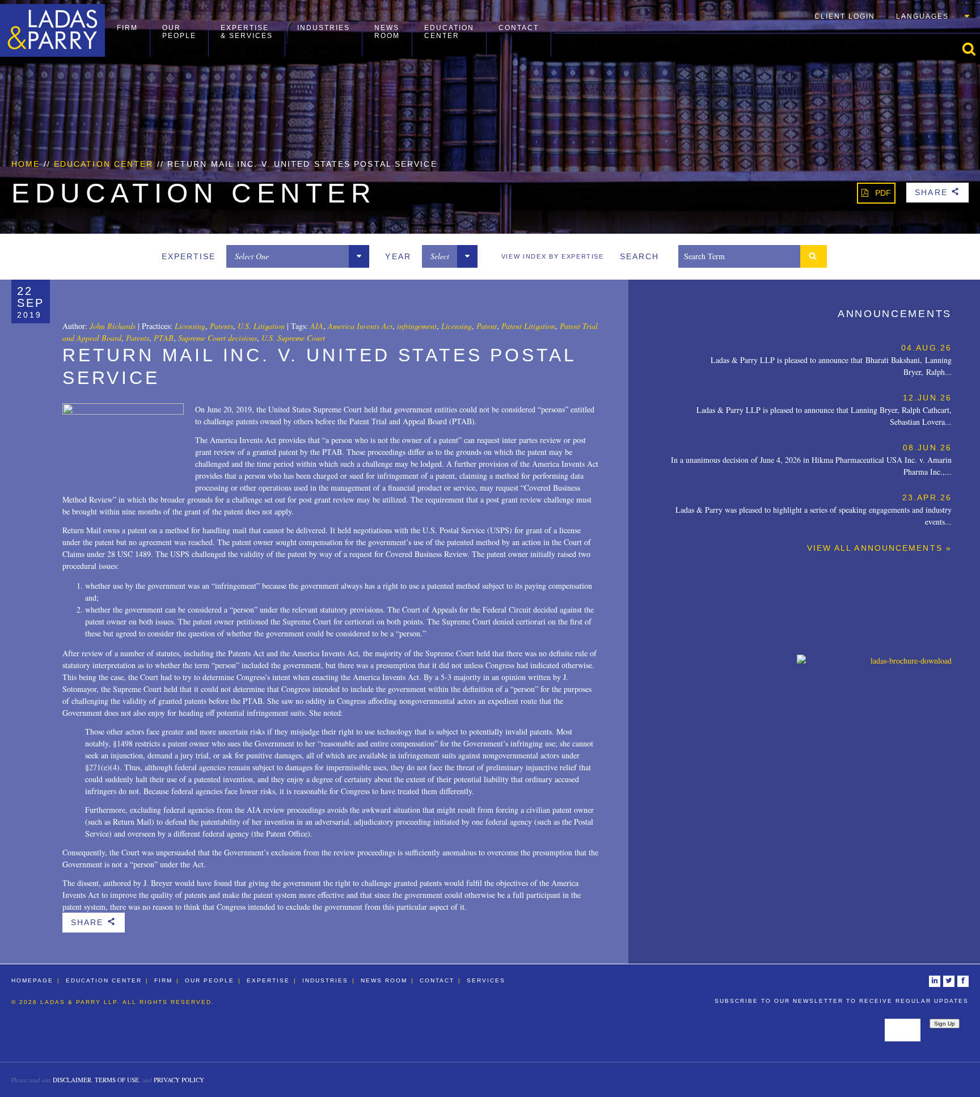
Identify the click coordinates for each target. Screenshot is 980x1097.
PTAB (164, 337)
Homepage (32, 980)
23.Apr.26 (927, 497)
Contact (519, 28)
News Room (387, 32)
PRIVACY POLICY (179, 1079)
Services (486, 980)
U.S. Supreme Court (293, 337)
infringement (417, 325)
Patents (221, 325)
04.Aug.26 (926, 347)
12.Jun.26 (927, 397)
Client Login (844, 16)
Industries (323, 28)
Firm (127, 28)
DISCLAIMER (72, 1079)
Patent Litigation (528, 325)
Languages (922, 16)
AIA (316, 325)
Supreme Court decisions (217, 337)
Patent (486, 325)
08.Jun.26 (927, 447)
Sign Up (944, 1023)
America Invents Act (360, 325)
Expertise (268, 980)
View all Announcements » (879, 547)
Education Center (449, 32)
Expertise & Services (247, 32)
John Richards (113, 325)
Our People (179, 32)
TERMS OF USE (117, 1079)
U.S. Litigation (261, 325)
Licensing (190, 325)
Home (25, 163)
